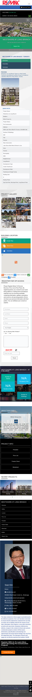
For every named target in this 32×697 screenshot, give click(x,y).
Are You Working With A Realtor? (12, 331)
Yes (10, 333)
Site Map (16, 688)
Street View (10, 245)
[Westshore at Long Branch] (24, 487)
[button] (16, 262)
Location (3, 513)
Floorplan (15, 449)
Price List (15, 455)
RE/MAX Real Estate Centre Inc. (17, 595)
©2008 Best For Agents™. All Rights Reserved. (16, 690)
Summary (5, 67)
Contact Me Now (8, 652)
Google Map (9, 240)
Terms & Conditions (19, 686)
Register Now (17, 46)
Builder (3, 532)
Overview (5, 60)
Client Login (27, 686)
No (6, 333)
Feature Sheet (16, 461)
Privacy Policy (11, 686)
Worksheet (16, 467)
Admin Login (4, 686)
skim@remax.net (11, 592)
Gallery (3, 509)
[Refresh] (16, 350)
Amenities (5, 64)
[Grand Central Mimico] (8, 487)
